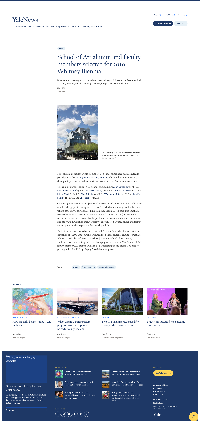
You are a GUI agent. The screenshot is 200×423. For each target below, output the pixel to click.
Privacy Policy (158, 403)
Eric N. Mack (63, 194)
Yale (157, 415)
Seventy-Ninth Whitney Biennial (91, 177)
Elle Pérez (84, 197)
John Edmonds (120, 186)
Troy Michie (87, 194)
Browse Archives (160, 385)
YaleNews (25, 20)
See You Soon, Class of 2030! (90, 26)
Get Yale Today (162, 373)
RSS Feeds (157, 388)
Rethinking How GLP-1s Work (63, 26)
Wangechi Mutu (112, 194)
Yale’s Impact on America (38, 26)
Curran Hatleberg (93, 190)
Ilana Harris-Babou (66, 190)
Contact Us (158, 394)
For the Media (159, 391)
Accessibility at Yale (160, 399)
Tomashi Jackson (122, 190)
